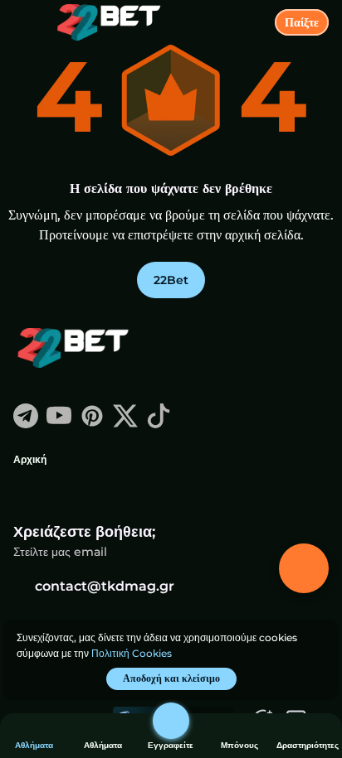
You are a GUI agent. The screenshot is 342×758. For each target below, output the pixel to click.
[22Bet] (75, 349)
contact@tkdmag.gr (104, 586)
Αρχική (29, 459)
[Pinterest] (92, 424)
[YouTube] (58, 424)
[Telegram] (25, 424)
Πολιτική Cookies (131, 653)
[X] (125, 424)
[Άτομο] (171, 720)
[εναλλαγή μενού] (26, 26)
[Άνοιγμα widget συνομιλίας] (304, 568)
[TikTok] (158, 424)
